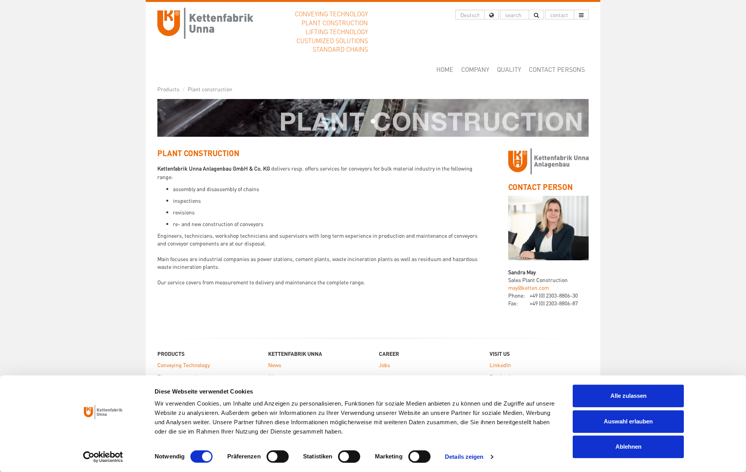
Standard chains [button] (340, 49)
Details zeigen (464, 456)
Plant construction (210, 88)
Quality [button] (509, 69)
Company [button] (475, 69)
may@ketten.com (528, 287)
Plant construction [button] (335, 23)
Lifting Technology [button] (337, 32)
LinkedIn (500, 364)
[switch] (278, 456)
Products (168, 88)
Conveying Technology (183, 364)
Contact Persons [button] (557, 69)
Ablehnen (628, 446)
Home (446, 69)
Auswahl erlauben (628, 421)
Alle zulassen (628, 395)
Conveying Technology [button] (331, 14)
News (274, 364)
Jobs (384, 364)
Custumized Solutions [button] (332, 41)
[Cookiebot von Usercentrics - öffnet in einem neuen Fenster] (103, 457)
